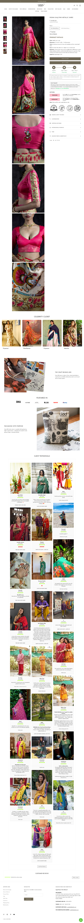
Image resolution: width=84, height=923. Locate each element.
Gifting (37, 11)
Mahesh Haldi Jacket (41, 691)
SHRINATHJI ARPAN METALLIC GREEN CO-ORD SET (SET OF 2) (63, 777)
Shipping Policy (6, 902)
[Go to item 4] (5, 38)
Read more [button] (42, 640)
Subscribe (28, 899)
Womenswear (31, 9)
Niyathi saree (42, 767)
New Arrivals (23, 9)
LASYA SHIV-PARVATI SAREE (42, 506)
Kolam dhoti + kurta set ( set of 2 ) (20, 686)
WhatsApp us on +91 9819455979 (62, 88)
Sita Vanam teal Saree (63, 589)
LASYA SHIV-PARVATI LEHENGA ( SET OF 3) (42, 733)
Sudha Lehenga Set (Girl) (63, 500)
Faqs (4, 896)
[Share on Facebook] (53, 140)
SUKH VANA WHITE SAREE (20, 600)
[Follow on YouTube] (14, 914)
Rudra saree (20, 819)
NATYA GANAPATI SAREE (41, 860)
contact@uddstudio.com (71, 907)
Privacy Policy (6, 894)
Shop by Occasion (13, 9)
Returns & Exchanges (7, 889)
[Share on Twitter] (55, 140)
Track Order (44, 11)
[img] (20, 497)
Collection (51, 9)
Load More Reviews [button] (42, 866)
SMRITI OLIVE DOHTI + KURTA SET (42, 549)
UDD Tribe (5, 898)
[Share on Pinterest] (57, 140)
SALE (64, 9)
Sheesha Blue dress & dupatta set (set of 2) (63, 823)
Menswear (39, 9)
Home (5, 9)
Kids (45, 9)
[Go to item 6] (5, 51)
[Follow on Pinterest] (10, 914)
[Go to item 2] (5, 25)
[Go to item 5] (5, 45)
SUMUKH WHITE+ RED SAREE (20, 505)
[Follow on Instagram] (7, 914)
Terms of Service (6, 892)
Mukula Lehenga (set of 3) (63, 728)
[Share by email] (58, 140)
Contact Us (5, 900)
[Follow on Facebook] (3, 914)
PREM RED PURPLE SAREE (20, 549)
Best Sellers (58, 9)
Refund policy (5, 905)
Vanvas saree (42, 817)
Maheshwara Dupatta (63, 536)
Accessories (75, 9)
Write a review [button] (75, 877)
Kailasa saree (63, 672)
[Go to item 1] (5, 19)
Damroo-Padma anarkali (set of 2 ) (20, 775)
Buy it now (65, 62)
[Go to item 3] (5, 32)
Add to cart (65, 58)
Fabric (68, 9)
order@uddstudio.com (74, 910)
